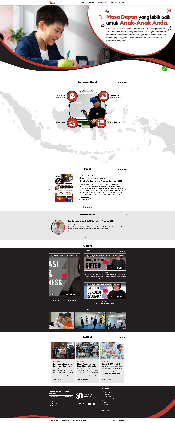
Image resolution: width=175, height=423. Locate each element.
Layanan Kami (105, 391)
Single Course (107, 392)
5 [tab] (91, 207)
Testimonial (106, 408)
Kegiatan (106, 404)
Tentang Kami (105, 388)
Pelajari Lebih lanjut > (61, 97)
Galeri (105, 406)
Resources (104, 400)
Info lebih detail (85, 199)
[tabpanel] (87, 188)
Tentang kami (91, 2)
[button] (102, 2)
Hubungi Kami (122, 2)
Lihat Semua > (122, 82)
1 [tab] (83, 207)
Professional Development (110, 398)
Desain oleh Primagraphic (119, 420)
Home (82, 2)
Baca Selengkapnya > (75, 231)
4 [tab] (89, 207)
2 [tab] (85, 207)
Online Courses (107, 394)
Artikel (105, 402)
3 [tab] (87, 207)
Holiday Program (108, 396)
